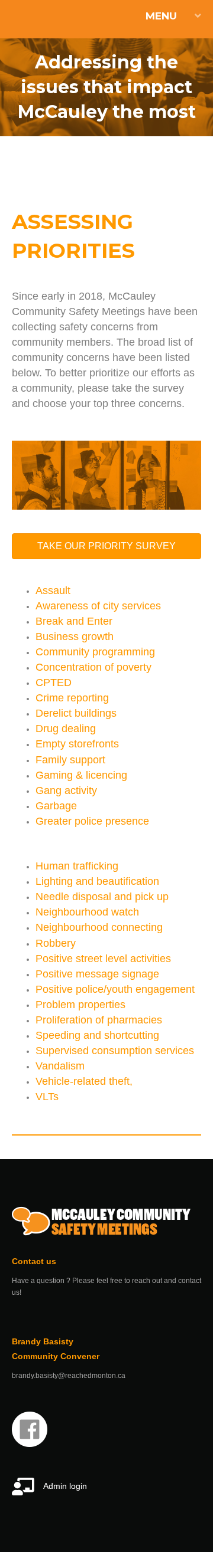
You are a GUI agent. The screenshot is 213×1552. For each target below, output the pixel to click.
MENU (161, 16)
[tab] (106, 16)
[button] (106, 546)
